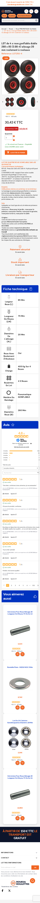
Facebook (3, 890)
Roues (4, 15)
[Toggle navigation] (36, 11)
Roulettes (12, 15)
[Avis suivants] (38, 585)
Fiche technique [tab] (15, 289)
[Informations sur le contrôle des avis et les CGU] (31, 443)
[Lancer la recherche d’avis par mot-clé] (38, 473)
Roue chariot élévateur (24, 15)
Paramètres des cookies (10, 886)
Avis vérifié (8, 482)
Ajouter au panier (16, 152)
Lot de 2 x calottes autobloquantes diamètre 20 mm (20, 722)
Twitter (9, 890)
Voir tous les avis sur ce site (21, 447)
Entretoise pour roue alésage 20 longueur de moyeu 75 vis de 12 (20, 613)
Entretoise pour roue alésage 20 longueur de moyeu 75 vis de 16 (20, 777)
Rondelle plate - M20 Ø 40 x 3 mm (20, 667)
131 (33, 585)
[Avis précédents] (4, 585)
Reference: (7, 53)
